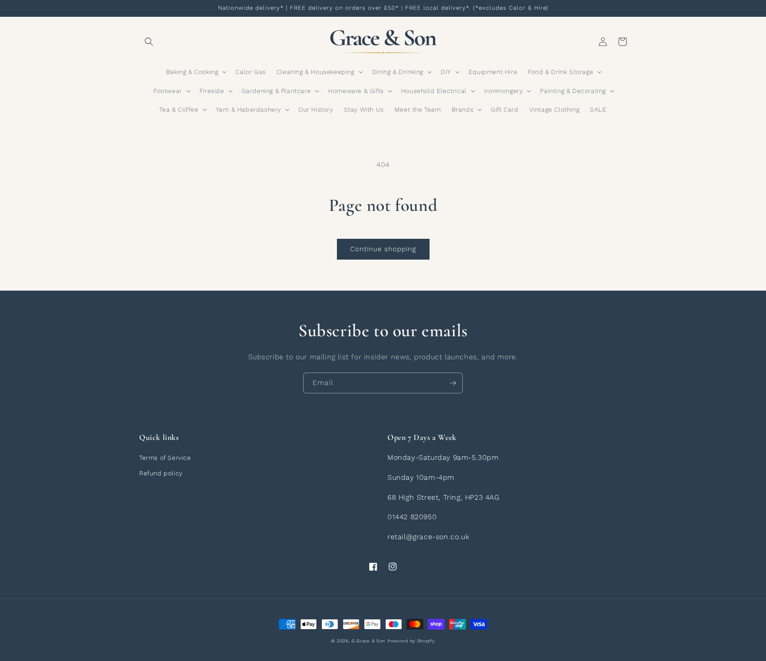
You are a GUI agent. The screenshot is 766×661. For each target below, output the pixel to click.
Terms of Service (165, 457)
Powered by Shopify (411, 640)
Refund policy (161, 473)
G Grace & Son (368, 640)
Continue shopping (383, 249)
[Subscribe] (452, 383)
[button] (149, 41)
